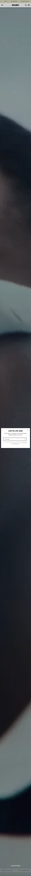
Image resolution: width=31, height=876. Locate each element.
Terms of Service (15, 443)
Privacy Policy (24, 442)
